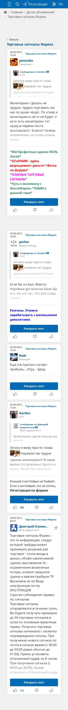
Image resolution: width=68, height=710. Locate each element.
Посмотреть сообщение (47, 72)
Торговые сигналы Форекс (27, 17)
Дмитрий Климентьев (37, 526)
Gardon (24, 413)
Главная (17, 12)
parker (24, 242)
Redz (22, 355)
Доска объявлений (40, 12)
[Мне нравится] (16, 210)
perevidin (26, 60)
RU (61, 4)
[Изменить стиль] (54, 4)
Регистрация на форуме (29, 490)
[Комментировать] (35, 210)
